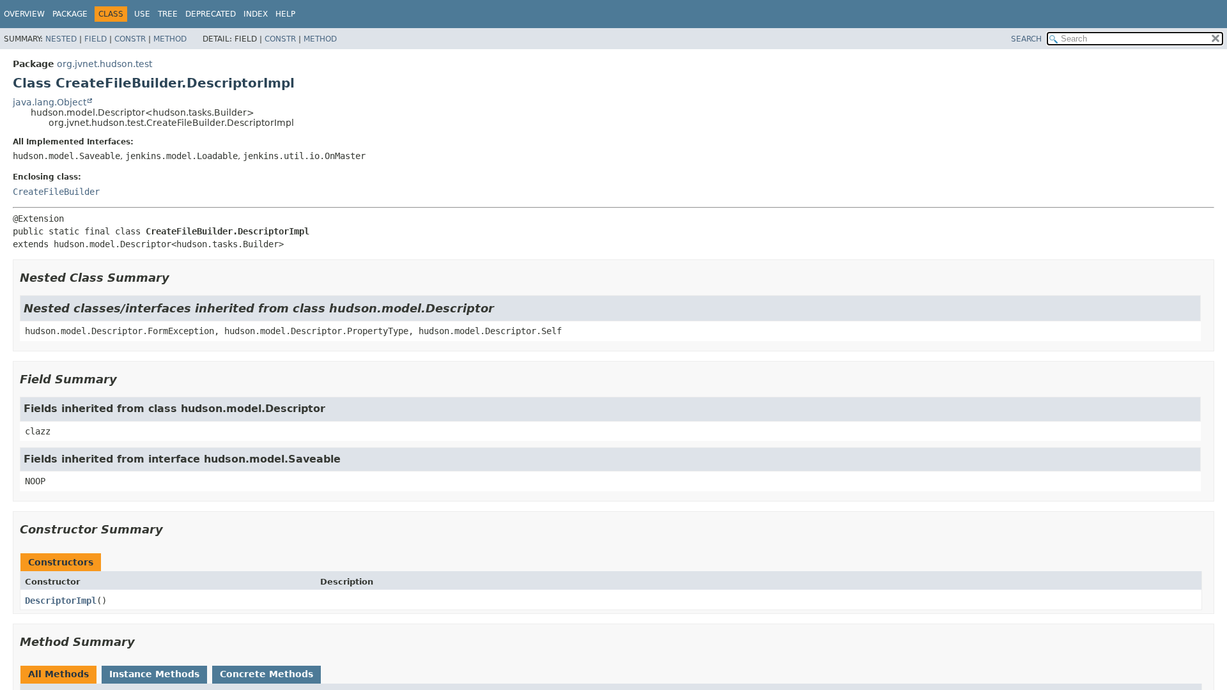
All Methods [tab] (58, 674)
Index (255, 14)
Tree (168, 14)
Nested (61, 38)
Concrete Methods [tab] (266, 674)
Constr (130, 38)
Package (70, 14)
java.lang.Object (49, 102)
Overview (24, 14)
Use (142, 14)
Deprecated (210, 14)
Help (285, 14)
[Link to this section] (178, 277)
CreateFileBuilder (56, 192)
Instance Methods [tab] (154, 674)
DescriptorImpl (60, 600)
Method (170, 38)
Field (95, 38)
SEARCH (1026, 38)
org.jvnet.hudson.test (104, 64)
